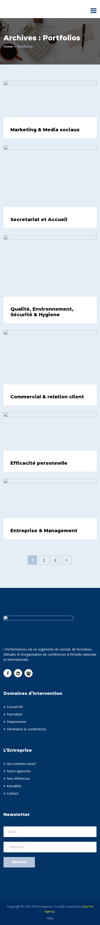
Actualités (14, 786)
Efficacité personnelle (38, 463)
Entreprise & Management (43, 530)
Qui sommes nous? (21, 763)
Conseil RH (15, 707)
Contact (13, 793)
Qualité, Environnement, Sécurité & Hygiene (41, 311)
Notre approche (19, 771)
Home (8, 46)
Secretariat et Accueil (38, 219)
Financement (16, 721)
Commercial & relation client (47, 397)
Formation (15, 714)
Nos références (18, 778)
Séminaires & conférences (26, 729)
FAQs (50, 918)
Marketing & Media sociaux (45, 129)
